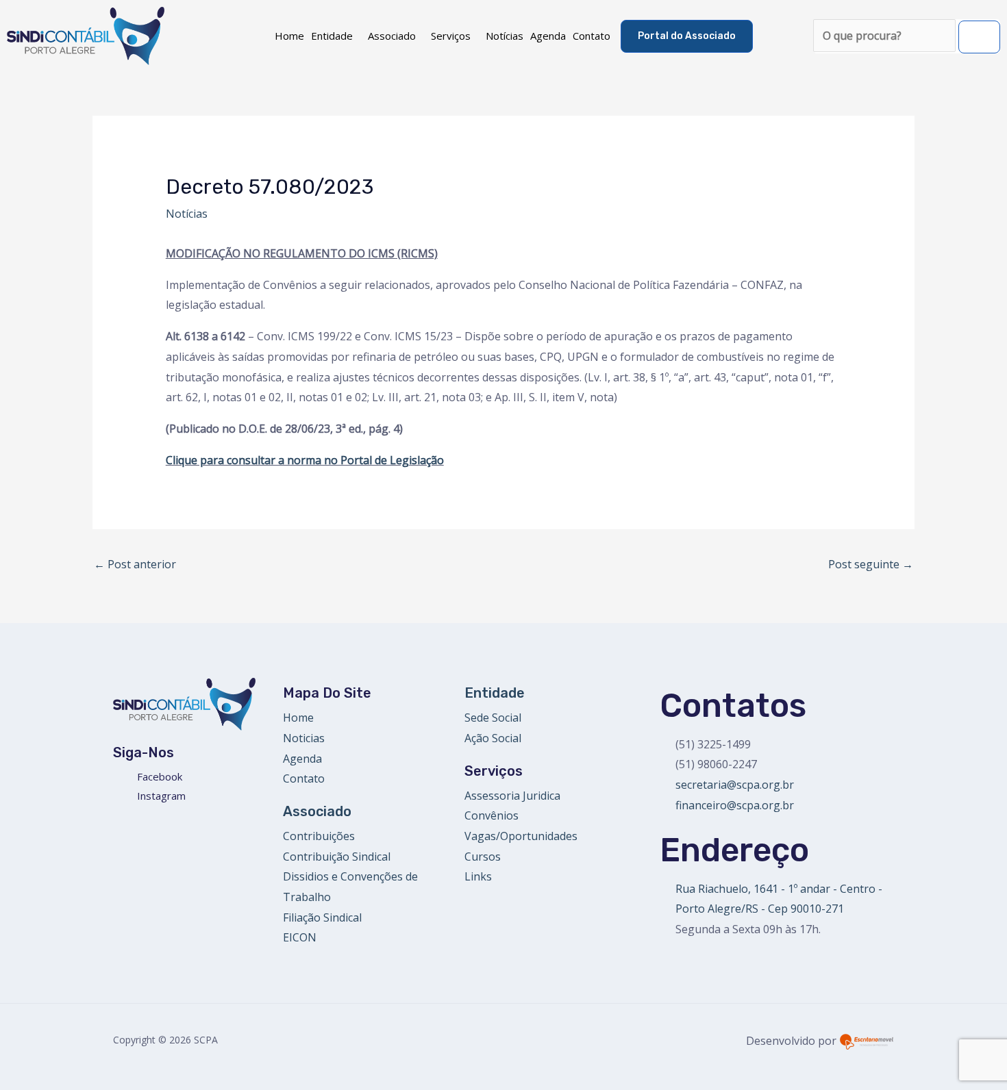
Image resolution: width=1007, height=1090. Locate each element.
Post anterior (135, 564)
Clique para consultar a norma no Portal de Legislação (305, 460)
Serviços (451, 35)
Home (289, 35)
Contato (591, 35)
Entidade (332, 35)
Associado (392, 35)
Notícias (504, 35)
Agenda (548, 35)
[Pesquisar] (979, 37)
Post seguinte (870, 564)
